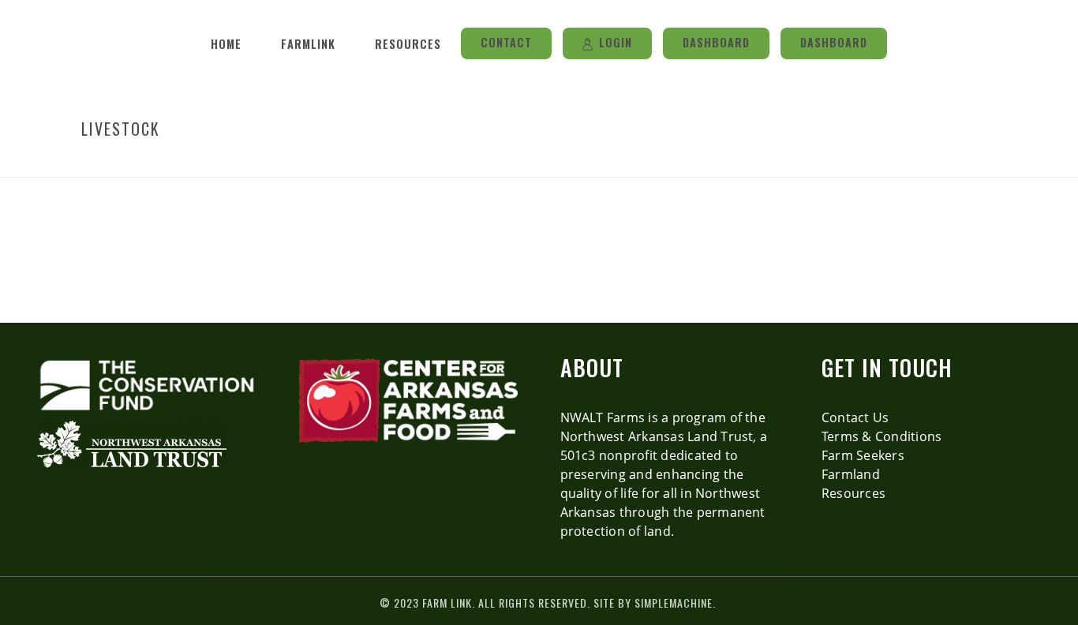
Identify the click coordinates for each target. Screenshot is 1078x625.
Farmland (851, 474)
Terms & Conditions (881, 436)
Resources (408, 44)
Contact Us (855, 417)
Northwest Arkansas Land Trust (657, 436)
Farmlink (308, 44)
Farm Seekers (863, 455)
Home (226, 44)
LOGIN (615, 42)
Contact (506, 42)
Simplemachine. (675, 602)
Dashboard (716, 42)
